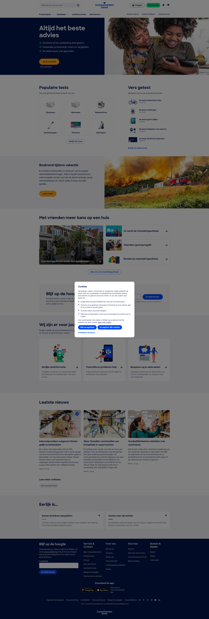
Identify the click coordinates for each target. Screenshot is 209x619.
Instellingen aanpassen (86, 333)
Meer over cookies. (105, 322)
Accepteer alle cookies (110, 327)
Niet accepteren (87, 327)
